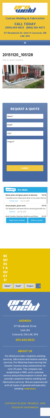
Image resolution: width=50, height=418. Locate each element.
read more (30, 389)
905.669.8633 (25, 340)
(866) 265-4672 (35, 27)
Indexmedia (31, 407)
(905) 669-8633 (14, 27)
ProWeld (25, 9)
